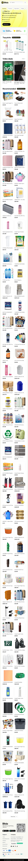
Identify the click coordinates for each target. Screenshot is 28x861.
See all (23, 58)
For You (4, 8)
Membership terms (6, 838)
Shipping (4, 840)
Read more (5, 24)
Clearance (23, 8)
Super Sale (16, 8)
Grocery (10, 8)
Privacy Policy (5, 844)
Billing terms (5, 846)
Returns (4, 842)
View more (13, 816)
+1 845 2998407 (19, 838)
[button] (8, 47)
